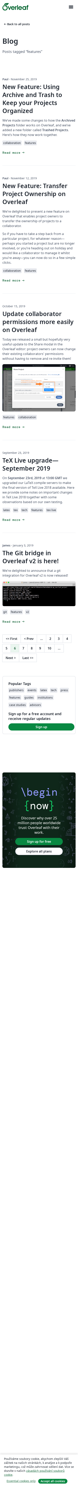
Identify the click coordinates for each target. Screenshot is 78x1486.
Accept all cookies (53, 1481)
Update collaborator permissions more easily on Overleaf (37, 322)
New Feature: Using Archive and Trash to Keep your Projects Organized (32, 99)
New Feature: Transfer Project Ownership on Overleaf (34, 194)
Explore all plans (39, 851)
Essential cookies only (21, 1481)
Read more (13, 153)
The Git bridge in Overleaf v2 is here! (30, 557)
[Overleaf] (15, 7)
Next (11, 658)
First (11, 638)
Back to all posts (16, 24)
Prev (29, 638)
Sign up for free (39, 841)
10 (49, 648)
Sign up (41, 727)
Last (27, 658)
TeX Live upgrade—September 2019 (30, 464)
